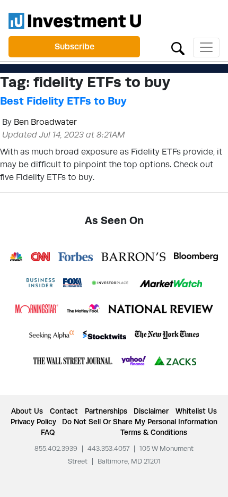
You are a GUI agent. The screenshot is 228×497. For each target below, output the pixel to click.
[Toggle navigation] (206, 47)
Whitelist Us (196, 411)
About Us (27, 411)
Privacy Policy (33, 421)
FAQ (48, 432)
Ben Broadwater (45, 122)
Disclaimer (151, 411)
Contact (64, 411)
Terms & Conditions (153, 432)
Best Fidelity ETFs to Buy (63, 101)
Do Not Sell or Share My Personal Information (139, 421)
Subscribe (74, 46)
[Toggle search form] (178, 47)
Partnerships (106, 411)
